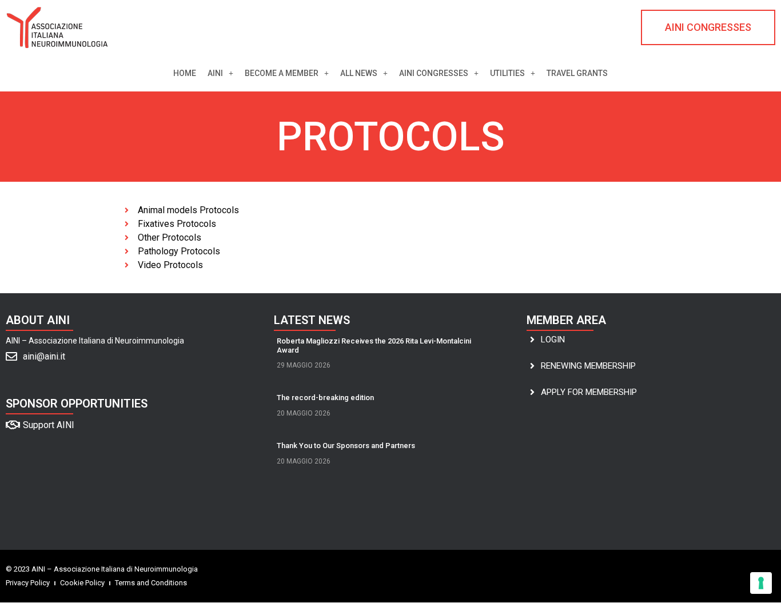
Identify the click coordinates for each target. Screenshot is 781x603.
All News (358, 73)
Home (184, 73)
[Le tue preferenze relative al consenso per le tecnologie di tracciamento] (761, 583)
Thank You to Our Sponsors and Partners (346, 445)
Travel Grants (577, 73)
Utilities (507, 73)
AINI (215, 73)
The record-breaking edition (325, 397)
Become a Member (281, 73)
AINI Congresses (433, 73)
